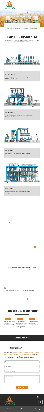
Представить (22, 387)
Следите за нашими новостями (22, 313)
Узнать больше (22, 253)
